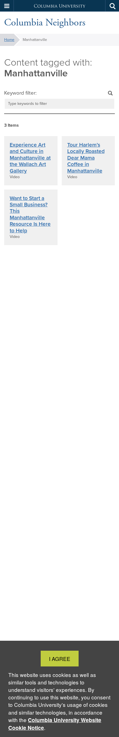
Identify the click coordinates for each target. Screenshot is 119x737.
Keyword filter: (20, 93)
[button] (7, 6)
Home (9, 40)
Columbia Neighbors (45, 22)
